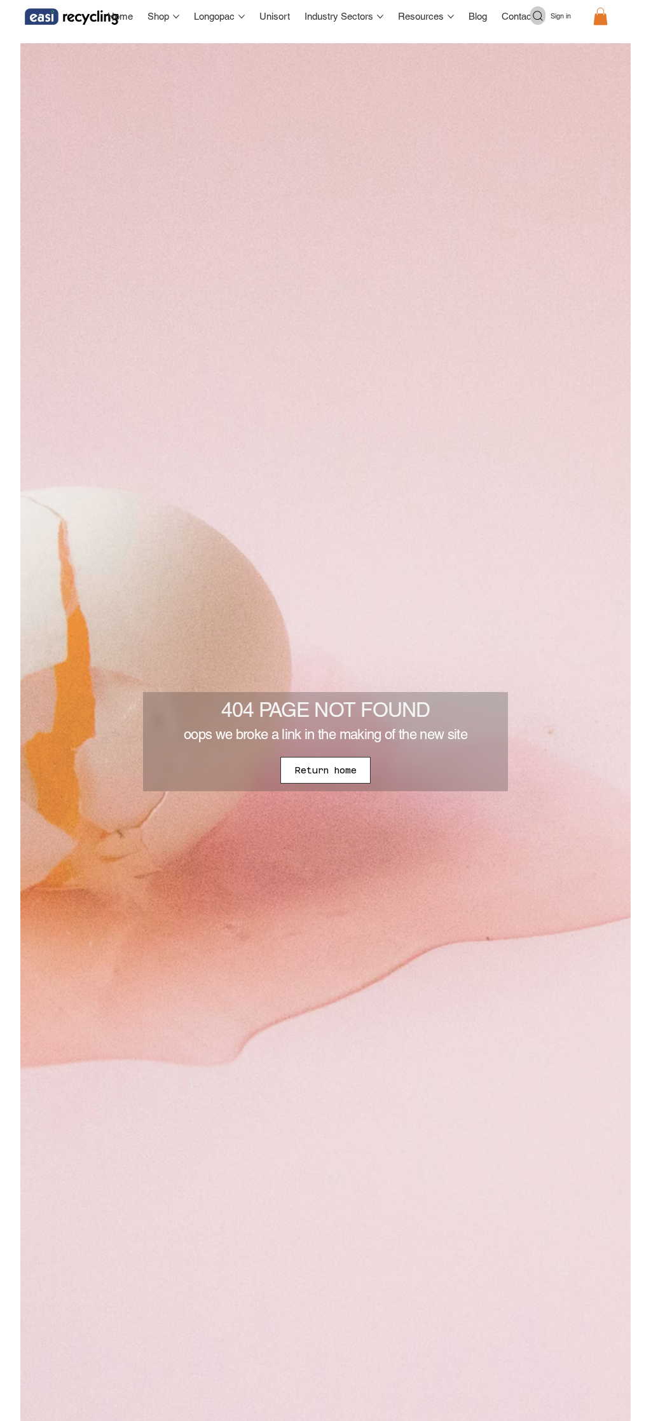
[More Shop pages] (176, 16)
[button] (600, 16)
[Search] (537, 15)
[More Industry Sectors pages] (380, 16)
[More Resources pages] (451, 16)
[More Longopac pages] (241, 16)
